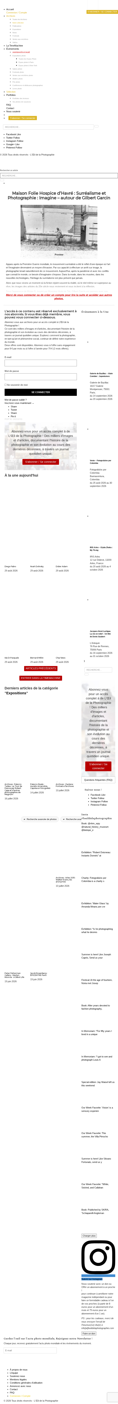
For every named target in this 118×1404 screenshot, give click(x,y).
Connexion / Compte (16, 12)
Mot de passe (12, 371)
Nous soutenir (13, 111)
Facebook (13, 134)
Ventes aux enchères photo (22, 75)
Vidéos (15, 42)
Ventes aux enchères (20, 39)
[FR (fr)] (95, 5)
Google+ (13, 144)
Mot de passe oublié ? (16, 399)
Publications (16, 26)
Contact (10, 108)
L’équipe (14, 1373)
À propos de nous (19, 1369)
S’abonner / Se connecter (22, 118)
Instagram (14, 141)
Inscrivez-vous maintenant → (19, 403)
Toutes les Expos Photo (27, 59)
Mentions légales (18, 1379)
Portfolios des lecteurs (20, 98)
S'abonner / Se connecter (40, 461)
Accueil (10, 9)
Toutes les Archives (19, 19)
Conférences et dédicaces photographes (27, 85)
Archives (10, 16)
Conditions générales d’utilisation (26, 1382)
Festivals (15, 36)
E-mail (8, 357)
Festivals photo (18, 72)
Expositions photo (19, 56)
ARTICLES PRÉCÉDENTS (41, 668)
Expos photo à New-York (28, 65)
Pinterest (14, 147)
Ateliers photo (17, 79)
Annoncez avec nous (20, 1386)
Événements (12, 49)
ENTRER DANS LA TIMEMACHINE (41, 678)
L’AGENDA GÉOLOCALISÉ (21, 52)
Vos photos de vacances (21, 102)
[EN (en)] (95, 9)
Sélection (11, 91)
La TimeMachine (14, 45)
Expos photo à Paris (26, 62)
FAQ (8, 104)
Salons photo (17, 69)
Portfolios (11, 95)
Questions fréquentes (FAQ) (98, 780)
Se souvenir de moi (17, 385)
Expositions (16, 29)
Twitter (13, 137)
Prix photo (16, 82)
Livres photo (17, 88)
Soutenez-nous (17, 1376)
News (14, 33)
